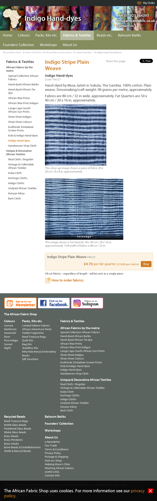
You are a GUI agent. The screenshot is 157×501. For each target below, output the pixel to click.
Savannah (10, 333)
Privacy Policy (53, 453)
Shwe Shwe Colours (20, 122)
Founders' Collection (18, 45)
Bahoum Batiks (129, 35)
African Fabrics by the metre (58, 52)
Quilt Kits (27, 340)
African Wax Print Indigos (23, 103)
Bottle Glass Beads (15, 425)
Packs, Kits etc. (46, 35)
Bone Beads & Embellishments (22, 447)
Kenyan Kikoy (16, 193)
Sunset (8, 344)
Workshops (48, 45)
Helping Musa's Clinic (57, 464)
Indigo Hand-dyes (84, 52)
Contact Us (125, 26)
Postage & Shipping (56, 456)
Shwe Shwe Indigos (19, 117)
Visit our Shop (53, 460)
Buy (146, 264)
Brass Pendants (13, 440)
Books (26, 355)
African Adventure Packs (37, 329)
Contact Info (52, 475)
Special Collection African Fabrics (23, 77)
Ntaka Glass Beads (15, 432)
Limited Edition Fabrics (36, 325)
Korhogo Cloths (17, 178)
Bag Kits (27, 344)
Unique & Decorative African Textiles (19, 152)
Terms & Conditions (56, 449)
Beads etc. (104, 35)
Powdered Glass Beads (17, 428)
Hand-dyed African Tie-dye (22, 91)
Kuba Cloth (15, 173)
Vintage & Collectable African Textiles (21, 166)
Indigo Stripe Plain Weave (109, 52)
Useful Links (52, 472)
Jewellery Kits (30, 348)
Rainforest (10, 329)
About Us (70, 45)
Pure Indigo (11, 340)
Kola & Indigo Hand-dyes (23, 135)
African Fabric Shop (12, 52)
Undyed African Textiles (22, 188)
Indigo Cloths (16, 183)
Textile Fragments (33, 333)
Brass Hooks (11, 443)
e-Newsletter (52, 442)
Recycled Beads (14, 417)
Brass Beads (11, 436)
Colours (24, 35)
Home (7, 35)
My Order (149, 3)
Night (7, 348)
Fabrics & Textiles (77, 35)
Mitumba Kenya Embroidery (39, 351)
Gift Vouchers (30, 359)
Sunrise (8, 325)
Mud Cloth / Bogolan (20, 159)
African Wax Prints (19, 98)
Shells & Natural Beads (17, 451)
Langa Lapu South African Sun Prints (19, 110)
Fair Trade (51, 445)
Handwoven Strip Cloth (22, 145)
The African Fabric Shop (20, 314)
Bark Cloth (14, 198)
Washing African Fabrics (59, 468)
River (7, 336)
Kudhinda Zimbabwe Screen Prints (21, 128)
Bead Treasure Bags (34, 336)
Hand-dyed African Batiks (23, 84)
